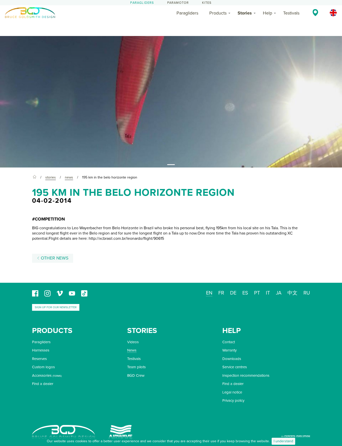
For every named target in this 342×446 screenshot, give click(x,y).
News (131, 350)
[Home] (34, 177)
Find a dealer (42, 384)
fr (221, 293)
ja (278, 293)
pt (257, 293)
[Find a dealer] (315, 12)
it (268, 293)
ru (306, 293)
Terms (57, 376)
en (209, 293)
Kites (207, 3)
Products (218, 13)
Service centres (234, 367)
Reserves (39, 358)
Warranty (229, 350)
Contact (228, 342)
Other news (54, 258)
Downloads (231, 358)
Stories (245, 13)
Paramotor (178, 3)
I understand (283, 441)
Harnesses (40, 350)
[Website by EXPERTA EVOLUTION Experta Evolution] (295, 435)
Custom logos (43, 367)
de (233, 293)
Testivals (291, 13)
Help (267, 13)
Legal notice (232, 392)
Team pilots (136, 367)
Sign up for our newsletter (56, 307)
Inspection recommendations (245, 375)
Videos (133, 342)
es (245, 293)
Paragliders (142, 3)
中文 (292, 293)
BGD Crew (135, 375)
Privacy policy (233, 400)
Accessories (42, 375)
